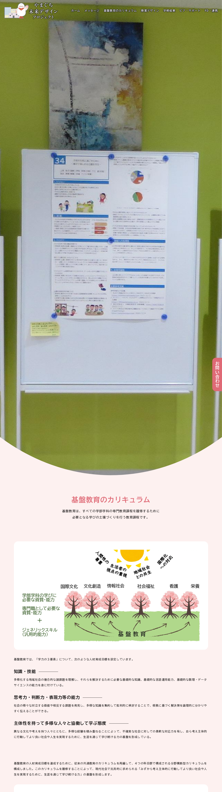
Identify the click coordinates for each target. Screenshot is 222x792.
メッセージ (92, 10)
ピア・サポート (190, 10)
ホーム (75, 10)
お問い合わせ (217, 374)
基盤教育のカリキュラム (120, 10)
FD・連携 (211, 10)
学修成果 (169, 10)
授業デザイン (150, 10)
